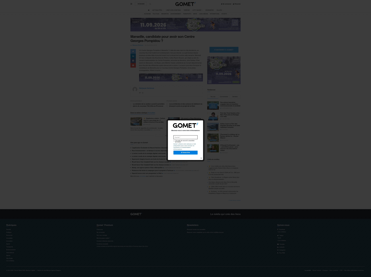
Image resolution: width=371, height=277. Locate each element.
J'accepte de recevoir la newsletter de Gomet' (184, 141)
